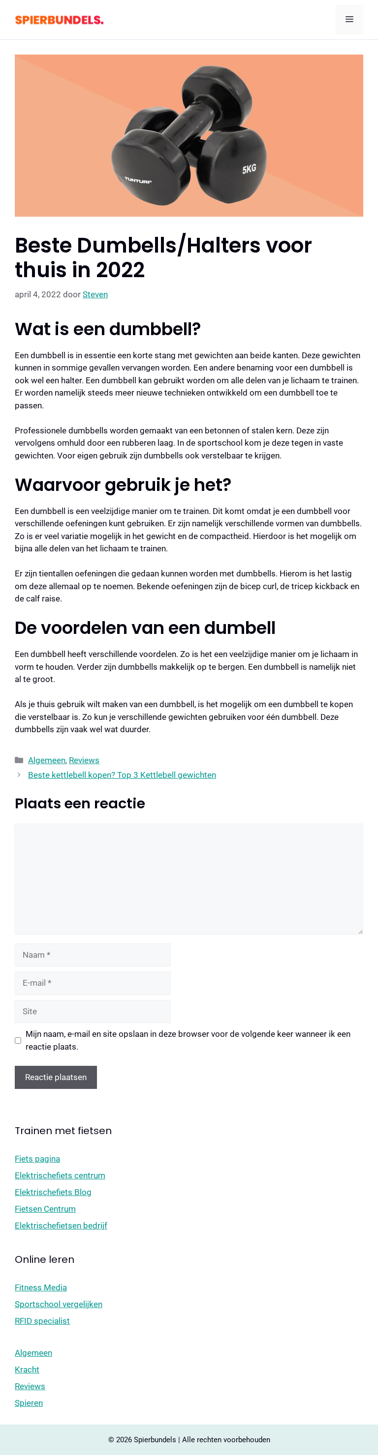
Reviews (84, 760)
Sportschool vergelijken (58, 1304)
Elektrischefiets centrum (60, 1175)
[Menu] (349, 19)
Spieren (29, 1403)
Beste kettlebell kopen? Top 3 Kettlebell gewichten (122, 775)
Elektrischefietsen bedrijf (61, 1225)
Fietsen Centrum (45, 1209)
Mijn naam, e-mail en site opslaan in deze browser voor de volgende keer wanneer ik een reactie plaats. (188, 1040)
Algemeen (46, 760)
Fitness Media (41, 1287)
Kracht (27, 1369)
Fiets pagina (37, 1159)
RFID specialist (42, 1321)
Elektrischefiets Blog (53, 1192)
